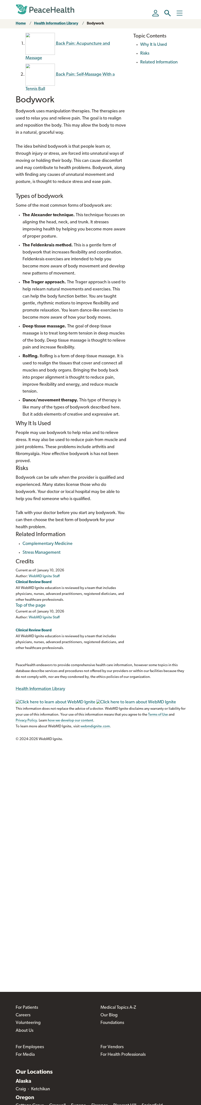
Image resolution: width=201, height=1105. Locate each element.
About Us (24, 1031)
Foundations (112, 1023)
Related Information (159, 62)
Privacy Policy (26, 720)
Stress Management (42, 553)
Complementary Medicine (48, 544)
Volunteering (28, 1023)
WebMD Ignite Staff (44, 617)
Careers (23, 1015)
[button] (168, 13)
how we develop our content (70, 720)
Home (21, 23)
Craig (21, 1089)
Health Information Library (56, 23)
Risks (144, 53)
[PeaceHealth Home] (45, 9)
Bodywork (95, 23)
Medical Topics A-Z (118, 1008)
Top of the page (31, 605)
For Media (25, 1055)
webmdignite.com (95, 726)
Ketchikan (40, 1089)
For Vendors (112, 1047)
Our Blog (109, 1015)
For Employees (30, 1047)
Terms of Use (158, 715)
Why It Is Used (153, 45)
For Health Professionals (123, 1055)
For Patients (27, 1008)
